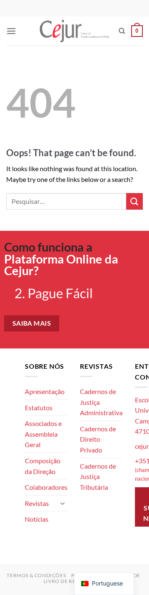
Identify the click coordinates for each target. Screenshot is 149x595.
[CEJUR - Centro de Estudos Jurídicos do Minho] (75, 31)
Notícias (36, 519)
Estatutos (39, 407)
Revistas (37, 503)
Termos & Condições (36, 575)
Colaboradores (46, 487)
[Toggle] (62, 503)
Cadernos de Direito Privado (98, 439)
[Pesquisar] (122, 31)
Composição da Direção (42, 466)
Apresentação (45, 391)
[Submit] (134, 201)
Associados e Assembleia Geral (43, 433)
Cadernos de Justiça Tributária (98, 476)
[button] (11, 31)
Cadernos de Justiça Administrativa (101, 401)
